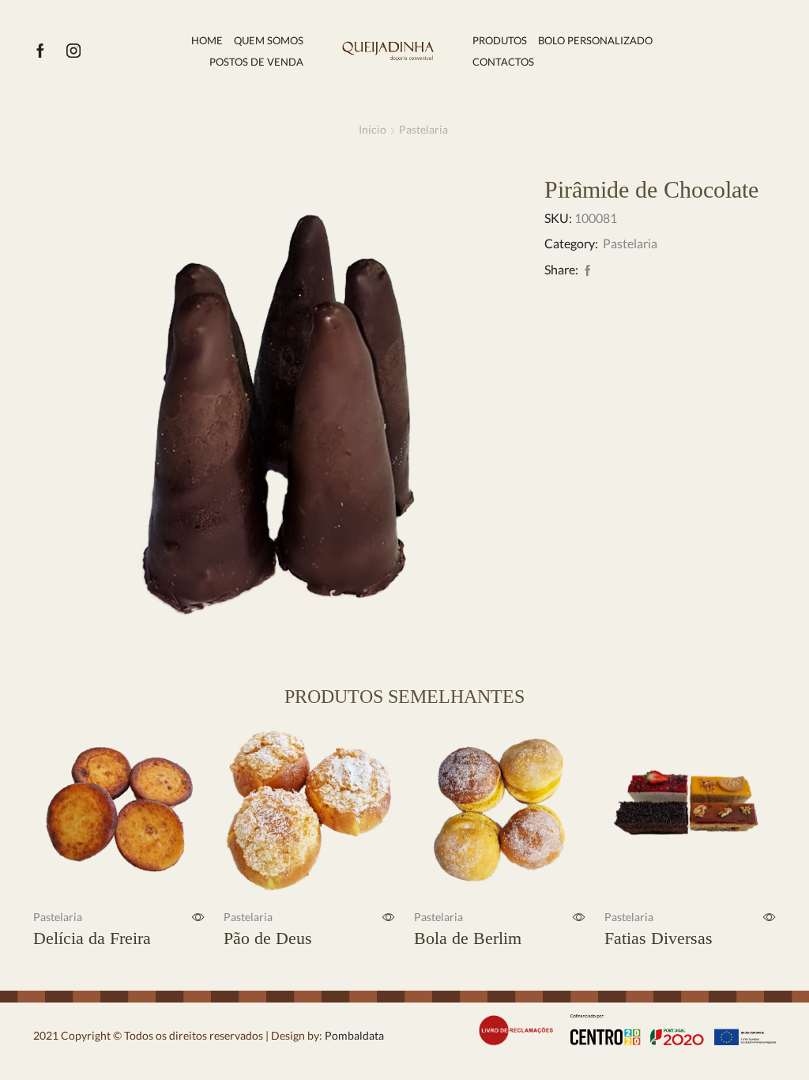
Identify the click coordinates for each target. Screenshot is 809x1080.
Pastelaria (423, 129)
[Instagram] (73, 51)
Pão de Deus (268, 938)
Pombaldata (353, 1035)
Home (207, 40)
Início (372, 129)
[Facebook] (40, 51)
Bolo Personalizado (595, 40)
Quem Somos (268, 40)
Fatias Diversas (658, 938)
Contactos (503, 61)
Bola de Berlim (467, 938)
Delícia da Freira (92, 938)
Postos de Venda (256, 61)
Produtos (499, 40)
